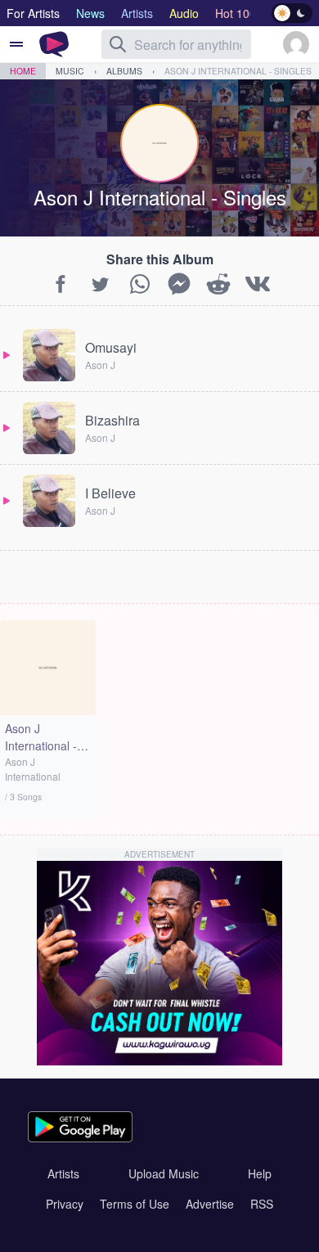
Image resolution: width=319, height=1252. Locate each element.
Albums (124, 71)
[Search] (118, 44)
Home (23, 71)
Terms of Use (134, 1204)
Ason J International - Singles (238, 71)
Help (260, 1173)
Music (70, 71)
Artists (63, 1173)
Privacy (64, 1204)
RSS (261, 1204)
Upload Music (163, 1173)
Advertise (210, 1204)
